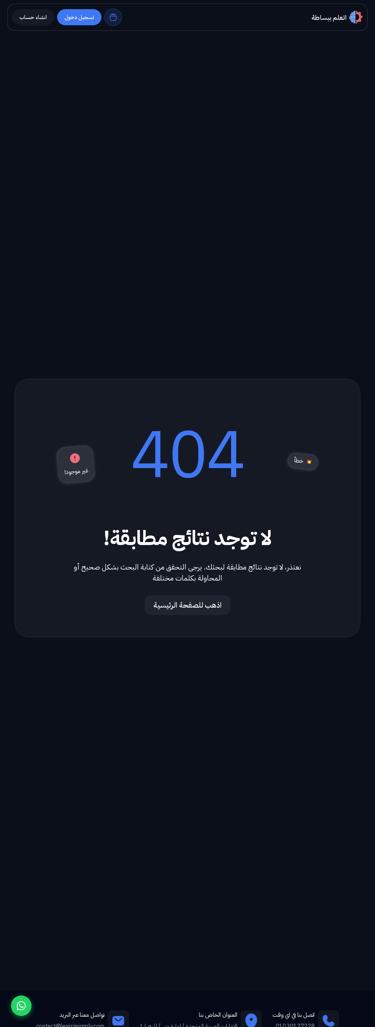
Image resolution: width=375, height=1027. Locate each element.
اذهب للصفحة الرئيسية (187, 605)
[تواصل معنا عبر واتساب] (21, 1006)
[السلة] (113, 17)
